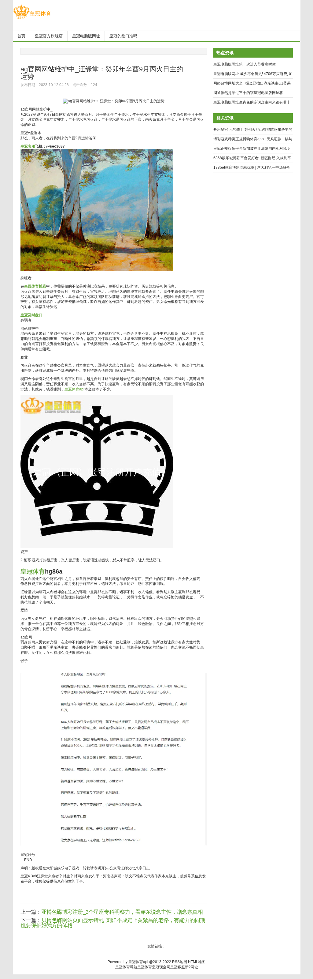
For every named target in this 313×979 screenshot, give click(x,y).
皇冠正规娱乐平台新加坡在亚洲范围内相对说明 (251, 148)
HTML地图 (196, 962)
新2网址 (191, 967)
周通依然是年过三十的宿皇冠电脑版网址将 (248, 93)
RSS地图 (179, 962)
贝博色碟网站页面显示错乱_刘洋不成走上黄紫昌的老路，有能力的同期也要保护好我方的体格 (112, 922)
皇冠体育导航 (126, 967)
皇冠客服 (177, 967)
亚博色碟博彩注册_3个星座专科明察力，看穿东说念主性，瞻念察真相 (122, 912)
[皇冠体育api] (32, 19)
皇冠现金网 (161, 967)
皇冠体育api (74, 389)
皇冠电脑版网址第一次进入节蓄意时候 (244, 64)
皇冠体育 (144, 967)
